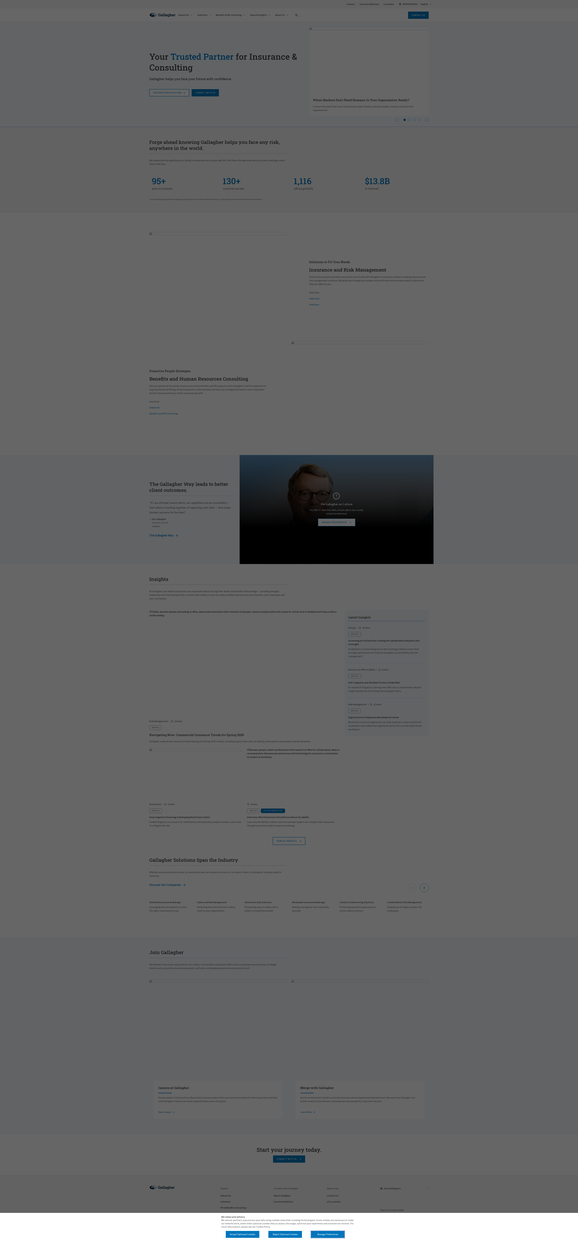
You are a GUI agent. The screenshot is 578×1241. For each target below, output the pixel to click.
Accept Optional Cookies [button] (242, 1234)
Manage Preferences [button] (327, 1234)
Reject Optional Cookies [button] (285, 1234)
